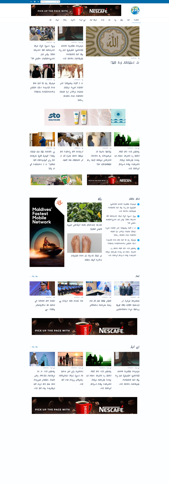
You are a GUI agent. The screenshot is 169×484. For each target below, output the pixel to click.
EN (31, 1)
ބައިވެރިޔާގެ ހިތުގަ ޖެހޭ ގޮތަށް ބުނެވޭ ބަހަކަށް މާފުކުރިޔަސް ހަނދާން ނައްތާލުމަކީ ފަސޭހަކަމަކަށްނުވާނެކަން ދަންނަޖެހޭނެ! (121, 242)
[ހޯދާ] (59, 1)
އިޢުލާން (65, 20)
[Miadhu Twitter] (38, 1)
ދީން (115, 20)
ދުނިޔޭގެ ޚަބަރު (93, 20)
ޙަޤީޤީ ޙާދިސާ (82, 20)
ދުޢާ (109, 20)
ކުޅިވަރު (57, 20)
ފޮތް (50, 20)
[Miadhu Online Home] (135, 10)
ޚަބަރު (128, 20)
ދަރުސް (102, 20)
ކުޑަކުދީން (73, 20)
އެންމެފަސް (136, 20)
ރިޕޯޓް (122, 20)
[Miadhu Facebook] (34, 1)
